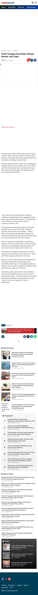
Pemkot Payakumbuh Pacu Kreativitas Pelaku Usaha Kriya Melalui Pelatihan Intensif (21, 453)
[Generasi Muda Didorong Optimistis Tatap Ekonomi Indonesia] (6, 563)
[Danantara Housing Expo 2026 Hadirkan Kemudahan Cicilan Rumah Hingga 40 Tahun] (5, 375)
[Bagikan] (35, 60)
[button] (32, 3)
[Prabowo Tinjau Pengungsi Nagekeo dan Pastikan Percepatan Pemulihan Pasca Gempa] (5, 396)
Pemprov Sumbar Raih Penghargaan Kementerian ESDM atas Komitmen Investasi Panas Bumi (21, 426)
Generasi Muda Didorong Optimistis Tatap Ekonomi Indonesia (22, 563)
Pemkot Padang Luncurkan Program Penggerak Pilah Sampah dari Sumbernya (16, 534)
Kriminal (10, 325)
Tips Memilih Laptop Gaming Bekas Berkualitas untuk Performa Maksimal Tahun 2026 (17, 527)
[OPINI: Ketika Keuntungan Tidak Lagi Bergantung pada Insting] (6, 547)
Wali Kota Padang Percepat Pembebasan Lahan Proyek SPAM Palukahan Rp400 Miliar (17, 521)
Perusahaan (11, 585)
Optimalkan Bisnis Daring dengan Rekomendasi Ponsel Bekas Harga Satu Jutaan (21, 420)
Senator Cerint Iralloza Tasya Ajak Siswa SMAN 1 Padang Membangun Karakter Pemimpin (24, 364)
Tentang (3, 585)
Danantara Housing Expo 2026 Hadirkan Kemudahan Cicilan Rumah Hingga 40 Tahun (23, 375)
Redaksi (3, 59)
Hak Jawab (4, 587)
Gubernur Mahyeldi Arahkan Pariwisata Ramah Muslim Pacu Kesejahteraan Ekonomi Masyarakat (23, 406)
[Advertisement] (19, 28)
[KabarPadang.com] (7, 2)
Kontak (26, 585)
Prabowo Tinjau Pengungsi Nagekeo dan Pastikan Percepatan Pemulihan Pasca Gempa (24, 396)
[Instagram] (9, 579)
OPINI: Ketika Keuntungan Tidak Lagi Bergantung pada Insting (22, 546)
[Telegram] (31, 336)
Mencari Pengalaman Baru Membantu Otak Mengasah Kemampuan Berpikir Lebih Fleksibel (23, 385)
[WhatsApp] (35, 336)
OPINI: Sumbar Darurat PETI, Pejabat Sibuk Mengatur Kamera (22, 555)
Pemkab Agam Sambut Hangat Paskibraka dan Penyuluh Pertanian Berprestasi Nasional (18, 515)
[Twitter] (28, 336)
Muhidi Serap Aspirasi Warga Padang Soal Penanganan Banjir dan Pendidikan (20, 466)
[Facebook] (24, 336)
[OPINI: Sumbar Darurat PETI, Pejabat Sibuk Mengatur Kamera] (6, 555)
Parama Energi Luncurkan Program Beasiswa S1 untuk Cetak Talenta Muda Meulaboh (21, 433)
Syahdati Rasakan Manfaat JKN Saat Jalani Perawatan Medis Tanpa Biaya (20, 440)
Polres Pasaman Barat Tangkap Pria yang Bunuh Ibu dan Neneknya (20, 446)
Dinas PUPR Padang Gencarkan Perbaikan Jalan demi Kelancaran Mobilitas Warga (20, 459)
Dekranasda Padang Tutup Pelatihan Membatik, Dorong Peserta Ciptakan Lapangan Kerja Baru (22, 354)
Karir (11, 587)
